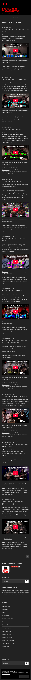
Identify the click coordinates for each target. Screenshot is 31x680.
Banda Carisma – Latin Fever (12, 290)
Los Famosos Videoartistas (10, 10)
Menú (16, 17)
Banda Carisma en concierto (12, 181)
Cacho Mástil (5, 609)
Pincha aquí (5, 60)
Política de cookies (6, 674)
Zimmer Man (5, 646)
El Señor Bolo (5, 615)
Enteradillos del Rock (7, 618)
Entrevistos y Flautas (7, 622)
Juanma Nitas (5, 625)
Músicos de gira (6, 631)
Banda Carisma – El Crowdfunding (14, 79)
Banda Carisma (8, 62)
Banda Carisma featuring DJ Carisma (14, 396)
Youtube (13, 66)
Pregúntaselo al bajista (8, 640)
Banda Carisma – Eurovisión (11, 129)
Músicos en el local (7, 637)
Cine (3, 612)
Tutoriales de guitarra (8, 643)
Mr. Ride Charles (6, 628)
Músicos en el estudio (8, 634)
